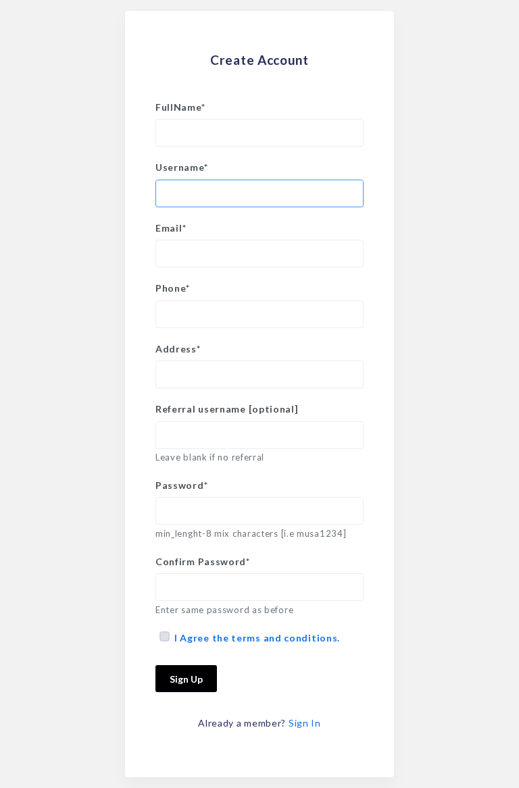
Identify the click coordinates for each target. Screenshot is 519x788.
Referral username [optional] (227, 409)
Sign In (305, 723)
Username (181, 167)
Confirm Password (202, 561)
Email (170, 228)
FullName (180, 107)
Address (178, 348)
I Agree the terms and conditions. (257, 637)
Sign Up (186, 679)
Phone (172, 288)
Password (181, 485)
